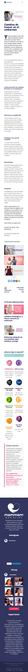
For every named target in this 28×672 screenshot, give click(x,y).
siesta (20, 101)
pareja (18, 144)
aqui (10, 670)
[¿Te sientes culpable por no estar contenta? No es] (9, 546)
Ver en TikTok (15, 608)
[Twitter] (11, 280)
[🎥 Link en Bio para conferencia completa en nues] (19, 552)
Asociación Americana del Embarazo (11, 234)
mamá (6, 217)
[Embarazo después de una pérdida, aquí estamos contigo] (14, 330)
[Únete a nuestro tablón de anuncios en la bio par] (19, 546)
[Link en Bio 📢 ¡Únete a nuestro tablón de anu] (19, 558)
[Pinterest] (16, 280)
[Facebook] (9, 280)
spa (10, 167)
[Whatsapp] (19, 280)
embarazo (7, 47)
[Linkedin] (14, 280)
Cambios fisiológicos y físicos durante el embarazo (13, 318)
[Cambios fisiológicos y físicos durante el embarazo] (14, 309)
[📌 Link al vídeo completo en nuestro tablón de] (9, 558)
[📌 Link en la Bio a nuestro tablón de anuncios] (9, 552)
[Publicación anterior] (19, 291)
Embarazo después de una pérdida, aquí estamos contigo (13, 339)
